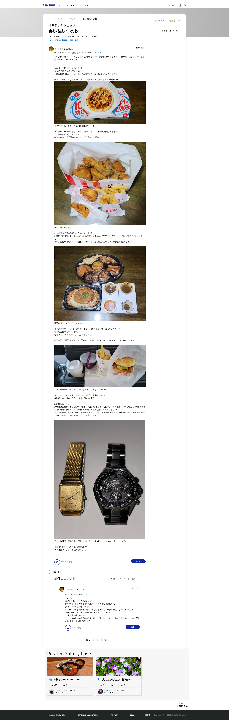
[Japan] (49, 5)
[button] (141, 48)
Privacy (114, 715)
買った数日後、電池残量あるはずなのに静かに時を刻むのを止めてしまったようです (90, 541)
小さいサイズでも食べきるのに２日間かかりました (76, 126)
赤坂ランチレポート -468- (68, 679)
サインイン (172, 5)
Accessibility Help (57, 715)
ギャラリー (75, 5)
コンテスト (85, 5)
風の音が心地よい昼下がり (116, 679)
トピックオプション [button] (170, 30)
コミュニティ (63, 5)
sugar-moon (108, 690)
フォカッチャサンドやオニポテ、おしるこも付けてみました (80, 389)
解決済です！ (160, 20)
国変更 (147, 715)
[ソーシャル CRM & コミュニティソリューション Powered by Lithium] (182, 705)
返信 (132, 627)
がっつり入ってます (63, 227)
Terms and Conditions (88, 715)
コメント (138, 561)
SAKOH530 (60, 690)
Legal (132, 715)
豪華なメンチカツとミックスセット (69, 323)
